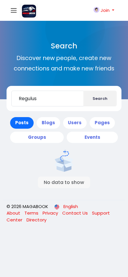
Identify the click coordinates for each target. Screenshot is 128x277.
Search (100, 98)
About (14, 213)
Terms (32, 213)
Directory (36, 220)
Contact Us (75, 213)
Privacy (51, 213)
